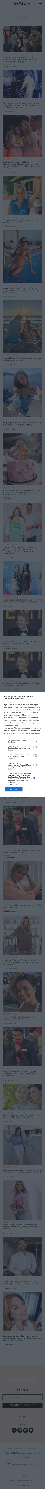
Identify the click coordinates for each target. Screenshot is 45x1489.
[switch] (35, 747)
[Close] (40, 696)
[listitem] (22, 741)
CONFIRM (14, 789)
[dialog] (22, 744)
